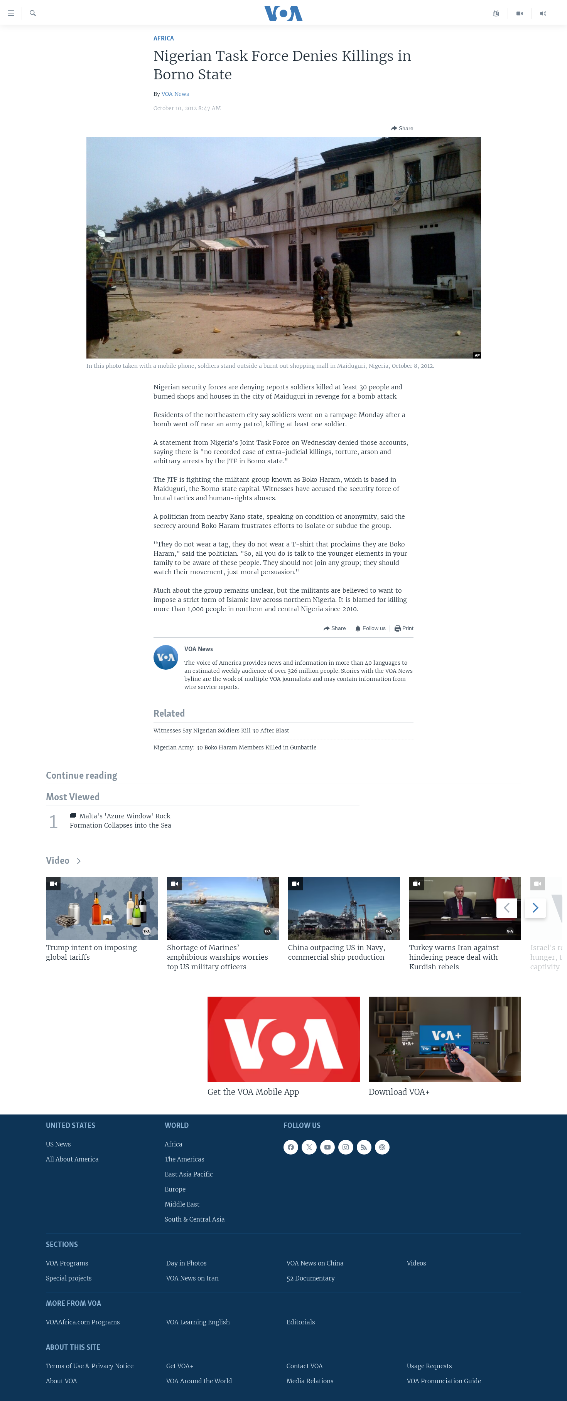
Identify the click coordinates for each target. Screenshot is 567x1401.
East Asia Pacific (189, 1174)
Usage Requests (429, 1366)
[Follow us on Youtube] (327, 1147)
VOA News (175, 93)
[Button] (402, 128)
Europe (175, 1189)
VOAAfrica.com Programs (83, 1322)
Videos (416, 1263)
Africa (164, 38)
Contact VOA (305, 1366)
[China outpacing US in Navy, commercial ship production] (344, 908)
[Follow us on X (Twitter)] (309, 1147)
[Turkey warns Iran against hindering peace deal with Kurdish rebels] (465, 908)
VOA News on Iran (192, 1278)
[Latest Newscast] (543, 13)
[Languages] (496, 13)
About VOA (61, 1381)
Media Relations (310, 1381)
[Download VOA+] (445, 1039)
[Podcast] (382, 1147)
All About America (72, 1159)
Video (57, 861)
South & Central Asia (195, 1219)
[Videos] (520, 13)
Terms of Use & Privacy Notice (89, 1366)
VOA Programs (67, 1263)
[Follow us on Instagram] (345, 1147)
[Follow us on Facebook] (291, 1147)
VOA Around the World (199, 1381)
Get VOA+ (180, 1366)
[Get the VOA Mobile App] (284, 1039)
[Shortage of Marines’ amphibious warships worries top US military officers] (223, 908)
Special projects (69, 1278)
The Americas (184, 1159)
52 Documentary (311, 1278)
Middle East (182, 1204)
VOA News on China (315, 1263)
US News (58, 1144)
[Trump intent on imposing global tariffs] (102, 908)
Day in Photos (186, 1263)
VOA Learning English (198, 1322)
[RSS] (364, 1147)
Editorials (301, 1322)
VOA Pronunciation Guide (444, 1381)
